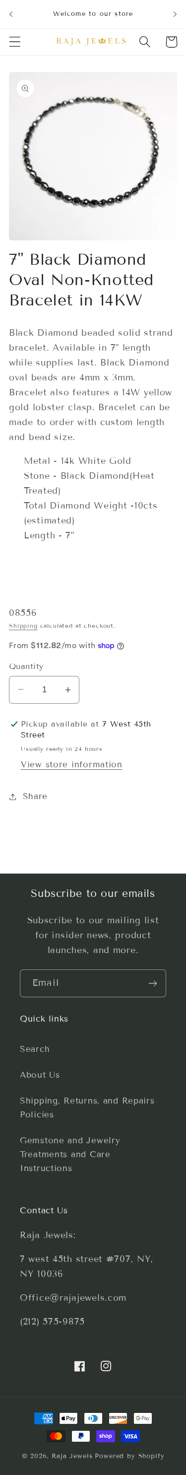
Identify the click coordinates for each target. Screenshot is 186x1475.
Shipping (23, 625)
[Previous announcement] (11, 14)
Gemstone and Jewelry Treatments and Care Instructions (70, 1154)
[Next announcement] (175, 14)
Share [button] (35, 796)
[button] (15, 42)
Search (35, 1049)
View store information (72, 764)
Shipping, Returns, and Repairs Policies (87, 1108)
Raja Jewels (72, 1456)
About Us (40, 1075)
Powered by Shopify (129, 1456)
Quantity (26, 666)
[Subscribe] (152, 983)
